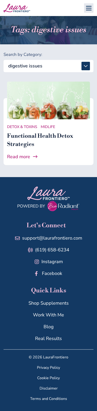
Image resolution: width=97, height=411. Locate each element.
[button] (88, 8)
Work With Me (48, 315)
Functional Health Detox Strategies (40, 140)
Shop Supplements (48, 303)
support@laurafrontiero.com (52, 238)
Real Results (48, 338)
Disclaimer (49, 388)
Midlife (48, 126)
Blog (49, 327)
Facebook (52, 273)
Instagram (52, 261)
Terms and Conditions (48, 398)
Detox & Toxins (22, 126)
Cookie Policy (48, 378)
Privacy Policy (48, 367)
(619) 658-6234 (52, 250)
